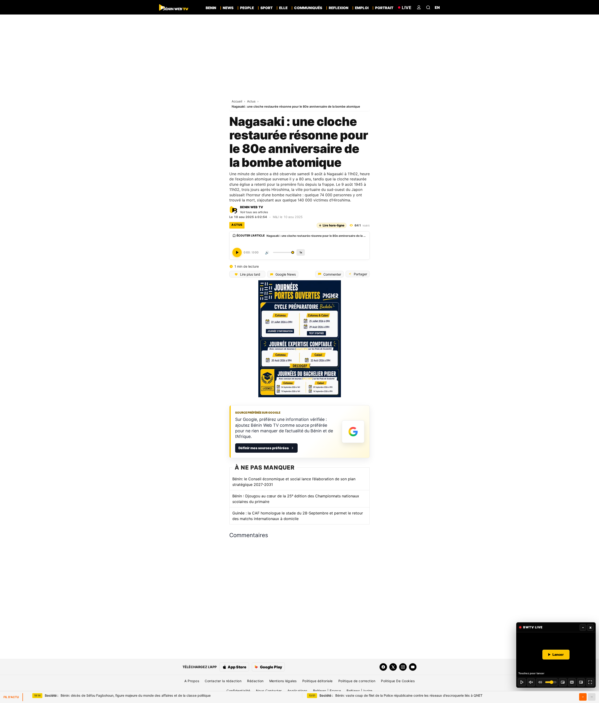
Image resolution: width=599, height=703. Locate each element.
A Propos (191, 681)
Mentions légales (283, 681)
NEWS (228, 8)
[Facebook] (383, 667)
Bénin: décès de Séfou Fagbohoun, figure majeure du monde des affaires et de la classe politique (128, 695)
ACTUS (236, 224)
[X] (393, 667)
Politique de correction (357, 681)
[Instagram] (403, 667)
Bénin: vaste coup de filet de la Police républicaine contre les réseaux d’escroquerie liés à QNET (400, 695)
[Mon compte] (419, 7)
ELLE (283, 8)
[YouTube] (412, 667)
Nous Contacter (269, 691)
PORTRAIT (384, 8)
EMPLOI (362, 8)
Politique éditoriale (317, 681)
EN (437, 7)
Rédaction (255, 681)
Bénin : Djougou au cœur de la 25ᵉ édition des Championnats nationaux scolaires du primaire (295, 499)
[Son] (531, 682)
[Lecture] (522, 682)
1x (301, 252)
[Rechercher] (428, 7)
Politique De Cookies (398, 681)
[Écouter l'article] (237, 252)
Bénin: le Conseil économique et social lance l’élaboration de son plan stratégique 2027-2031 (293, 482)
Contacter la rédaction (223, 681)
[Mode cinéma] (572, 682)
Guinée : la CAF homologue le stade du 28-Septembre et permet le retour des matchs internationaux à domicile (297, 516)
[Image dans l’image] (581, 682)
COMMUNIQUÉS (308, 8)
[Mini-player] (563, 682)
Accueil (237, 101)
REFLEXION (338, 8)
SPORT (266, 8)
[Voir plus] (583, 697)
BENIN (211, 8)
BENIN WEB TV (251, 207)
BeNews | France (327, 691)
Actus (251, 101)
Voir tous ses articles (254, 212)
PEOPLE (247, 8)
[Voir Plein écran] (590, 682)
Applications (297, 691)
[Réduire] (591, 697)
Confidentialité (238, 691)
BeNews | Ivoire (360, 691)
